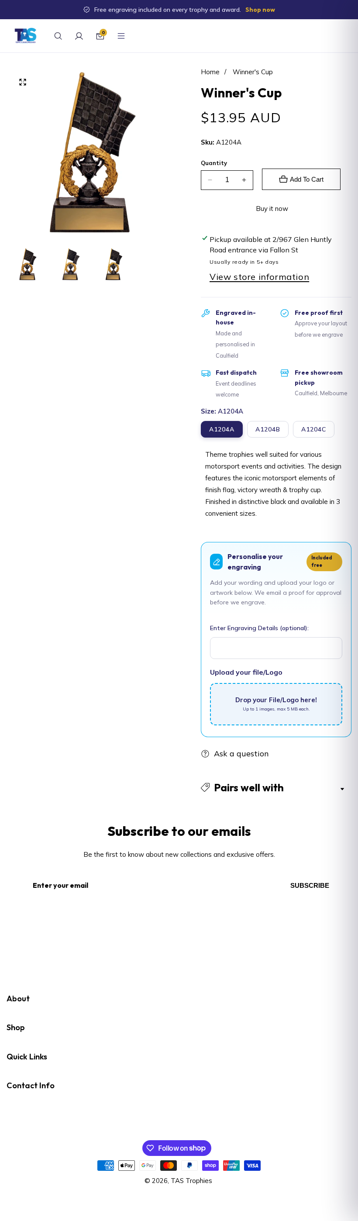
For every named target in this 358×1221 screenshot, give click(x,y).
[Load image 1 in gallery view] (28, 264)
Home (210, 72)
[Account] (79, 35)
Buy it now (272, 208)
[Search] (58, 35)
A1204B (267, 429)
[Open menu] (121, 35)
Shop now (260, 10)
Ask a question (241, 753)
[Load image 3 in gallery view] (114, 264)
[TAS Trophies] (25, 36)
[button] (276, 787)
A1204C (313, 429)
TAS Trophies (191, 1180)
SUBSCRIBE (309, 885)
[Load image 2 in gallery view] (71, 264)
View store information (259, 276)
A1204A (221, 429)
